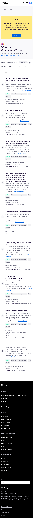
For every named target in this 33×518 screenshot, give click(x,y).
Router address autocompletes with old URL (14, 277)
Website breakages (19, 99)
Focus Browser (5, 428)
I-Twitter (4, 401)
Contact (3, 515)
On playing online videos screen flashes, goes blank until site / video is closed (17, 142)
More (26, 66)
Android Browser (6, 422)
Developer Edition (6, 437)
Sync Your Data (6, 467)
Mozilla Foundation (10, 493)
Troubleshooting (18, 366)
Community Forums (8, 9)
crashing (8, 345)
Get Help (4, 470)
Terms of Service (6, 507)
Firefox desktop (6, 419)
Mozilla (5, 385)
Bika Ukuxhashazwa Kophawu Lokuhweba (14, 395)
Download (4, 416)
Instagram (7, 488)
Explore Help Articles (7, 407)
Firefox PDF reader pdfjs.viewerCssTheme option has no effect (18, 243)
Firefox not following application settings (18, 211)
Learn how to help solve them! (10, 55)
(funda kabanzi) (26, 90)
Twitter (2, 488)
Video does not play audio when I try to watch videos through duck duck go (17, 79)
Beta (2, 440)
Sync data (16, 130)
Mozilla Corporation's (11, 492)
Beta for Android (6, 443)
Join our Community (7, 404)
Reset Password (6, 464)
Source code (5, 398)
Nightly (3, 446)
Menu (27, 3)
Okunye (16, 200)
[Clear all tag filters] (29, 62)
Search (23, 3)
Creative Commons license (20, 500)
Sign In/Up (4, 459)
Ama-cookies (5, 512)
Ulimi (2, 480)
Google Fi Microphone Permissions (16, 310)
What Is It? (4, 461)
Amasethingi (17, 231)
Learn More (16, 35)
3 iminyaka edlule (18, 103)
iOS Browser (5, 425)
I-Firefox (9, 99)
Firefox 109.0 (23, 62)
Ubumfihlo (4, 510)
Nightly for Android (7, 449)
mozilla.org (4, 504)
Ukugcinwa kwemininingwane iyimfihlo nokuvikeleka (17, 333)
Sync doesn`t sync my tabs (13, 110)
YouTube (4, 488)
